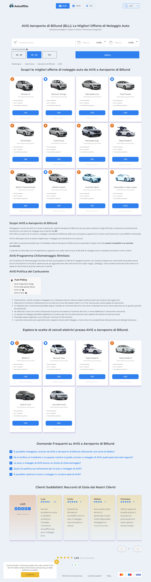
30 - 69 (34, 55)
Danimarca (29, 64)
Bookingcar (16, 64)
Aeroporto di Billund (46, 64)
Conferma (30, 575)
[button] (138, 548)
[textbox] (44, 42)
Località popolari (95, 576)
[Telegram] (78, 565)
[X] (72, 565)
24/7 (131, 6)
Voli (90, 6)
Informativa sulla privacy (72, 576)
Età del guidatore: (18, 49)
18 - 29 (19, 55)
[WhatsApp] (75, 565)
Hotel (78, 6)
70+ (49, 55)
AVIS (60, 64)
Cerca (107, 55)
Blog (109, 576)
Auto (65, 6)
